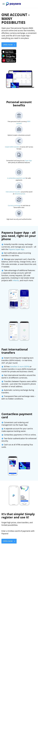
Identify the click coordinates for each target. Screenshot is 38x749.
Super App (28, 160)
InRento (16, 280)
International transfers (13, 192)
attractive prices (20, 194)
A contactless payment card (16, 178)
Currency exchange (14, 205)
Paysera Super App (16, 249)
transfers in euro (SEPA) (19, 366)
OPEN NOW (8, 44)
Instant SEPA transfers (12, 147)
